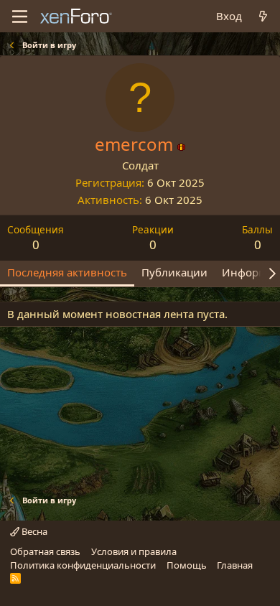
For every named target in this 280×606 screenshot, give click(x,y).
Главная (235, 565)
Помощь (187, 565)
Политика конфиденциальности (83, 565)
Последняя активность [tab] (67, 272)
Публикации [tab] (174, 272)
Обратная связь (45, 551)
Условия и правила (134, 551)
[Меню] (20, 16)
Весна (33, 531)
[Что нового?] (263, 16)
